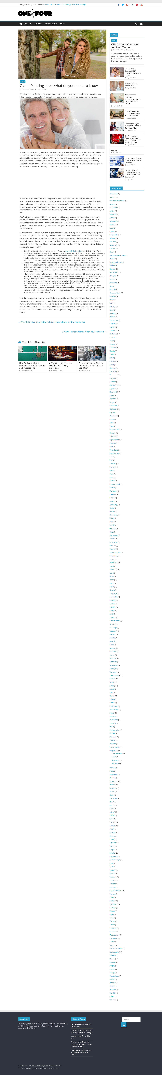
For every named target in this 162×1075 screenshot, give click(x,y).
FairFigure (113, 443)
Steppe (112, 880)
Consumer (113, 375)
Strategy (113, 887)
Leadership (113, 597)
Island (112, 573)
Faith (111, 447)
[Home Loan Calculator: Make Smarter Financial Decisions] (117, 157)
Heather (112, 528)
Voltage (112, 972)
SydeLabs (113, 904)
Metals (112, 634)
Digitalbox (113, 409)
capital (112, 327)
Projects (28, 24)
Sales (111, 809)
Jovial (111, 583)
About (62, 24)
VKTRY (112, 969)
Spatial (112, 870)
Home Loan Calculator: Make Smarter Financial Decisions (133, 160)
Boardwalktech (115, 293)
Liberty (112, 607)
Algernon (113, 214)
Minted (112, 641)
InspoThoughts (115, 552)
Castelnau (113, 334)
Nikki (111, 692)
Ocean (112, 696)
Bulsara (112, 317)
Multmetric (113, 665)
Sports (112, 873)
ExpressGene (114, 440)
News (22, 82)
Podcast (112, 737)
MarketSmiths (115, 621)
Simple (112, 849)
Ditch (111, 423)
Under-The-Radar (116, 949)
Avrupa (112, 248)
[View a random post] (141, 23)
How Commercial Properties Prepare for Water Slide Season (81, 1052)
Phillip (112, 727)
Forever (112, 481)
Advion (112, 211)
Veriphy (112, 966)
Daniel (112, 395)
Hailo (111, 522)
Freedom (113, 494)
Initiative (113, 546)
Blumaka (113, 289)
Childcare (113, 347)
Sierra (112, 839)
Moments (113, 651)
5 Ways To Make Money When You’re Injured (84, 331)
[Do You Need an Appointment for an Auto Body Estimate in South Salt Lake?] (117, 135)
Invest (112, 566)
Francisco (113, 491)
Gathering (113, 505)
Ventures (113, 962)
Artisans (112, 238)
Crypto (112, 388)
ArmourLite (114, 235)
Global (112, 508)
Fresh (112, 498)
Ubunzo (112, 945)
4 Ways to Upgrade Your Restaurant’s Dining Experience (60, 365)
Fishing (112, 467)
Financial (113, 464)
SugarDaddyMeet (116, 890)
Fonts (114, 757)
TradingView (114, 935)
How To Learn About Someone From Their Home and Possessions (32, 365)
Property (113, 768)
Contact (38, 24)
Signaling (113, 843)
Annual (112, 225)
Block (112, 286)
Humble (112, 539)
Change (112, 344)
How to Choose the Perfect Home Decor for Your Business (132, 113)
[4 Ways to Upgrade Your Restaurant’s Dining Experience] (62, 347)
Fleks (111, 474)
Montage (113, 658)
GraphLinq (113, 515)
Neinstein (113, 672)
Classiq (112, 351)
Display (112, 419)
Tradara (112, 931)
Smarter (112, 853)
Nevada (112, 679)
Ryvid (111, 805)
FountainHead (115, 484)
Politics (112, 740)
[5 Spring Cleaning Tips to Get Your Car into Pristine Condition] (92, 347)
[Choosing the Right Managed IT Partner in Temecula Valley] (117, 123)
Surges (112, 901)
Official (112, 699)
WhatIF (112, 986)
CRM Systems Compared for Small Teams (58, 5)
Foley (112, 477)
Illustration (115, 760)
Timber (112, 925)
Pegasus (113, 716)
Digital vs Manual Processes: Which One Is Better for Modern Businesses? (133, 173)
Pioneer (112, 733)
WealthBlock (114, 976)
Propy (112, 771)
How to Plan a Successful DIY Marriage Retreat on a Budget (133, 72)
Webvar (112, 979)
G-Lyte (112, 501)
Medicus (113, 631)
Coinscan (113, 361)
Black (112, 279)
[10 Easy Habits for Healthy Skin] (117, 82)
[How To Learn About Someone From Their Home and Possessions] (32, 347)
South (112, 863)
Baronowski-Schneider (118, 255)
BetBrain (113, 266)
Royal (112, 802)
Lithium (112, 610)
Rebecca (113, 778)
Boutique (113, 296)
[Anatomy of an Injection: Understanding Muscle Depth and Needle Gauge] (117, 94)
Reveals (112, 785)
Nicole (112, 689)
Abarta (112, 204)
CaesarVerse (114, 320)
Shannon (113, 832)
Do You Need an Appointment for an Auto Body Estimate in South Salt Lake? (133, 139)
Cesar (112, 341)
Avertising (113, 245)
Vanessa (113, 955)
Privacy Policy (51, 24)
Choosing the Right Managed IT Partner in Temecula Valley (133, 126)
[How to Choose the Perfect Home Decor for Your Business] (117, 110)
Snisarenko (113, 856)
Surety (112, 897)
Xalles (112, 996)
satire (112, 812)
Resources (113, 781)
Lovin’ (112, 614)
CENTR (112, 337)
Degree (112, 402)
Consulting (113, 371)
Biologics (113, 276)
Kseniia (112, 590)
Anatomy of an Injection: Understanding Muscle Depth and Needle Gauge (133, 99)
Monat (112, 655)
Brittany (112, 306)
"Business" (113, 194)
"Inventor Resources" (117, 201)
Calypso (112, 324)
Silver (111, 846)
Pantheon (113, 706)
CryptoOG (113, 392)
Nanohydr (113, 668)
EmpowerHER (114, 429)
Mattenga (113, 628)
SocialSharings (115, 860)
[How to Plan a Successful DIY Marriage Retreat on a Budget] (117, 68)
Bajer (112, 252)
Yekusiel (112, 1000)
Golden (112, 511)
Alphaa (112, 218)
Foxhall (112, 487)
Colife (112, 365)
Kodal (112, 587)
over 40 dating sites (74, 251)
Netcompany (114, 675)
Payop (112, 713)
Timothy (113, 928)
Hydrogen (113, 542)
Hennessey (113, 535)
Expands (113, 436)
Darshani (113, 399)
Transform (113, 938)
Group (112, 518)
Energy (112, 433)
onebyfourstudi (42, 89)
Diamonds (113, 406)
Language (113, 593)
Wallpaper (115, 764)
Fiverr (112, 470)
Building (112, 313)
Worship (112, 993)
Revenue (113, 788)
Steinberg (113, 877)
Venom (112, 959)
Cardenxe (113, 330)
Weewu (112, 983)
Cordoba (113, 382)
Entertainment (117, 753)
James (112, 576)
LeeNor (112, 604)
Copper (112, 378)
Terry (111, 918)
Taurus (112, 911)
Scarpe (112, 822)
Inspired (112, 549)
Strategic (113, 884)
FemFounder (114, 453)
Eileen (112, 426)
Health (112, 525)
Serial (112, 829)
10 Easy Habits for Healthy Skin (131, 84)
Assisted (113, 242)
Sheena (112, 836)
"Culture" (113, 197)
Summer (113, 894)
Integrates (113, 556)
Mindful (112, 638)
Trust (111, 942)
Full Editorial (130, 50)
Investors (113, 569)
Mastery (112, 624)
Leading (112, 600)
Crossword (113, 385)
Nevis (112, 682)
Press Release (115, 747)
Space (112, 867)
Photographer (115, 730)
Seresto (112, 826)
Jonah (112, 580)
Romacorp (113, 798)
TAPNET (113, 908)
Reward (112, 791)
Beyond (112, 269)
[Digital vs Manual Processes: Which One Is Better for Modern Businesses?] (117, 169)
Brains (112, 300)
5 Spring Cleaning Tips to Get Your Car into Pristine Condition (91, 365)
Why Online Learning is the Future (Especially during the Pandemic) (51, 322)
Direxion (113, 416)
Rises (111, 795)
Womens (113, 990)
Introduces (113, 563)
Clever (112, 354)
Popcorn (113, 744)
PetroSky (113, 723)
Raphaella (113, 774)
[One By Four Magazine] (20, 23)
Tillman (112, 921)
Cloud (112, 358)
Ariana (112, 231)
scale (111, 819)
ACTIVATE (113, 207)
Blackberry (113, 283)
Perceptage (114, 720)
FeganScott (114, 450)
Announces (114, 221)
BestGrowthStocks (116, 262)
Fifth (111, 460)
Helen (112, 532)
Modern (112, 648)
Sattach (112, 815)
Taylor (112, 914)
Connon (112, 368)
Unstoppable (114, 952)
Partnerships (114, 709)
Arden (112, 228)
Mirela (112, 645)
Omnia (112, 703)
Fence (112, 457)
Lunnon (112, 617)
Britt (111, 303)
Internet (112, 559)
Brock (112, 310)
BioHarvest (114, 272)
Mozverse (113, 662)
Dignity (112, 412)
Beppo (112, 259)
